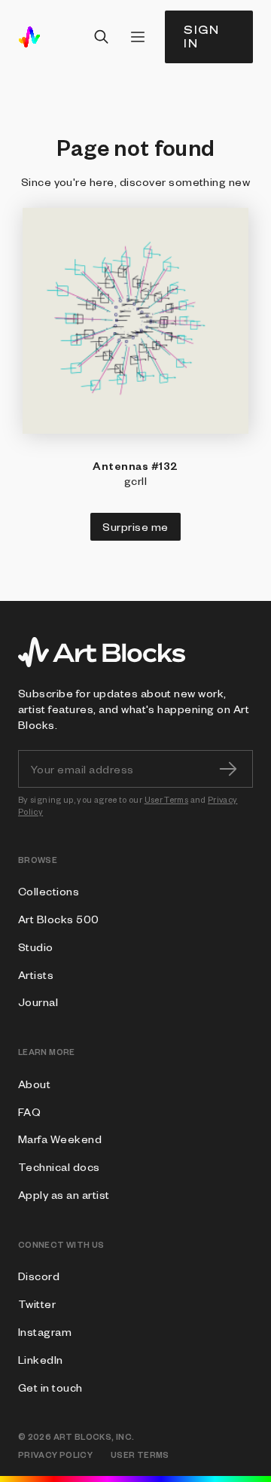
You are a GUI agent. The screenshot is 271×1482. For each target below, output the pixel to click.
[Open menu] (138, 37)
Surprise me (135, 526)
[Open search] (102, 37)
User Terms (167, 799)
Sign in (202, 36)
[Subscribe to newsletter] (228, 769)
